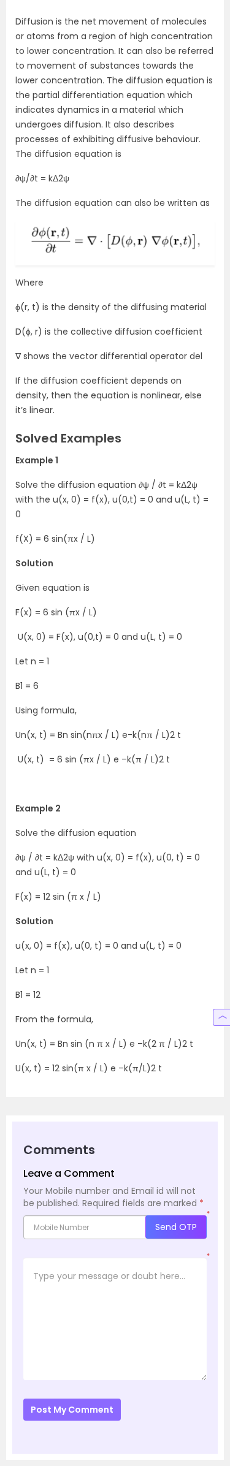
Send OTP (176, 1227)
